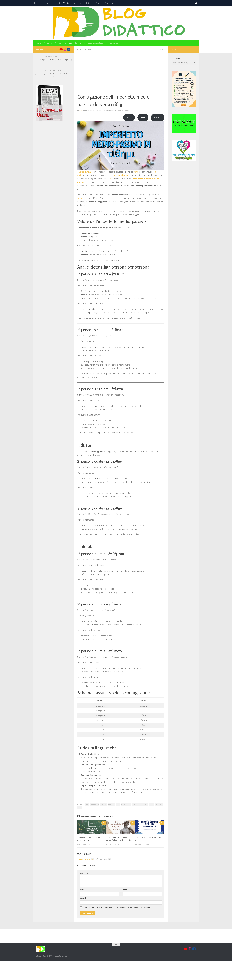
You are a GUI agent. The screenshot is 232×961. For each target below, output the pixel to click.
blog (87, 804)
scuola (151, 804)
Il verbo (135, 804)
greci (117, 804)
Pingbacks (104, 859)
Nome (82, 889)
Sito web (83, 898)
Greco (90, 49)
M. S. (80, 111)
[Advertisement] (120, 75)
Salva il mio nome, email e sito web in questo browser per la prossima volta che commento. (117, 907)
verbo (85, 171)
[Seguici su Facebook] (68, 49)
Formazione (78, 3)
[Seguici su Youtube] (60, 49)
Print (129, 117)
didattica (103, 804)
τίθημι (110, 178)
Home (36, 3)
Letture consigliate (93, 3)
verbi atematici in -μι (118, 175)
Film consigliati (110, 3)
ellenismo (111, 804)
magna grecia (143, 804)
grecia (123, 804)
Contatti (56, 3)
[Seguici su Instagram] (64, 49)
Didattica (66, 3)
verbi (136, 171)
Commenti (87, 859)
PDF (143, 117)
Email (125, 889)
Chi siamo (46, 3)
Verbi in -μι (159, 804)
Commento (84, 873)
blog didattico (95, 804)
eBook (157, 117)
